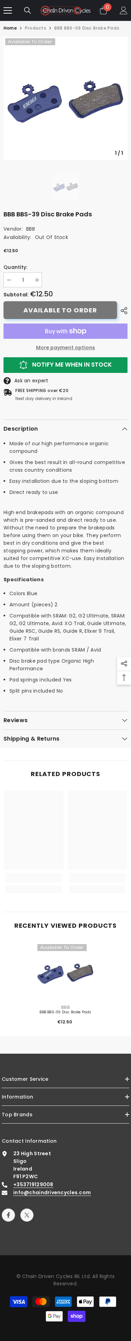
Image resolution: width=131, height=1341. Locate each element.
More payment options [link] (65, 347)
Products (35, 28)
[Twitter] (27, 1215)
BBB (30, 228)
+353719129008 (33, 1184)
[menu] (7, 10)
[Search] (27, 10)
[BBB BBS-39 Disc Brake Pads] (65, 972)
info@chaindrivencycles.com (52, 1192)
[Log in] (124, 10)
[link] (34, 880)
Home (10, 28)
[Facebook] (8, 1215)
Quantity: (15, 267)
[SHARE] (122, 310)
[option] (65, 98)
